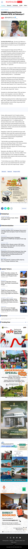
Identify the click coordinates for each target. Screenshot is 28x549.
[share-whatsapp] (8, 208)
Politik (20, 5)
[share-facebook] (2, 208)
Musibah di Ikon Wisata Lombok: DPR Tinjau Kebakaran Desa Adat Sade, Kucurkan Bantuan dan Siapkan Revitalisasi (13, 246)
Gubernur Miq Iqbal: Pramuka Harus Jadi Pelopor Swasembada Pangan (9, 283)
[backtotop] (14, 545)
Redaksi (11, 540)
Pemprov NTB (16, 171)
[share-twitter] (5, 208)
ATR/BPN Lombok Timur (7, 297)
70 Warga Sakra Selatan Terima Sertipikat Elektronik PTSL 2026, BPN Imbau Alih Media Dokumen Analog (9, 300)
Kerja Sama (13, 542)
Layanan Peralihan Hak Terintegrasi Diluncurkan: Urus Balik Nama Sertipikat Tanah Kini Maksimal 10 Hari (13, 232)
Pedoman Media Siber (20, 540)
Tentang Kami (5, 540)
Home (2, 9)
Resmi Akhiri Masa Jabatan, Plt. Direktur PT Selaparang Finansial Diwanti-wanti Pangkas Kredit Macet (9, 274)
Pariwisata (15, 5)
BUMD (3, 271)
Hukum (25, 5)
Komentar (24, 208)
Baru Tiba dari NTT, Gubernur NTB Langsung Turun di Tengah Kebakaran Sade (12, 260)
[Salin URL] (11, 208)
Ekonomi (9, 5)
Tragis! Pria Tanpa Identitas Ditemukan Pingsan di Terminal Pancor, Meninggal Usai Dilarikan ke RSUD (9, 292)
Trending (3, 5)
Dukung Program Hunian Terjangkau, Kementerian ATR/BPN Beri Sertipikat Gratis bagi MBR (13, 239)
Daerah (3, 289)
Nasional (10, 171)
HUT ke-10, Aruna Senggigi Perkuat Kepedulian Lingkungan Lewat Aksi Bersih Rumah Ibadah (9, 309)
